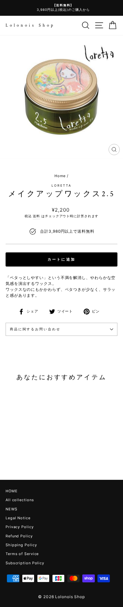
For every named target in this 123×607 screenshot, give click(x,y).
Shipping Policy (21, 545)
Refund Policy (19, 536)
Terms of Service (22, 553)
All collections (20, 500)
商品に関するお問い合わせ (35, 329)
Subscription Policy (25, 563)
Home (60, 176)
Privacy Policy (20, 527)
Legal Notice (18, 518)
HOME (12, 491)
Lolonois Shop (30, 25)
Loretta (61, 185)
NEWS (11, 509)
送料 (36, 216)
